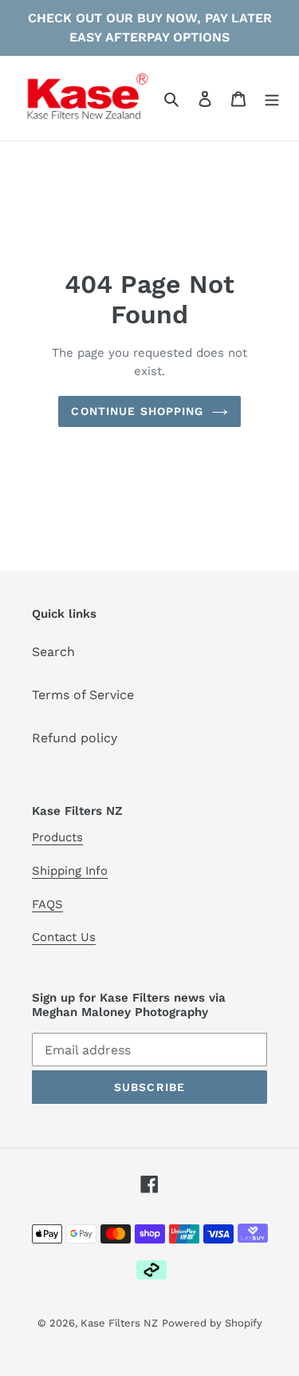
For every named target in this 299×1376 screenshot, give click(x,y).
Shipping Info (70, 871)
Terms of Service (83, 694)
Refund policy (74, 737)
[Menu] (272, 98)
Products (57, 837)
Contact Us (64, 937)
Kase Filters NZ (119, 1323)
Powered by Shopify (212, 1323)
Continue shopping (137, 411)
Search (53, 651)
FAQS (47, 904)
